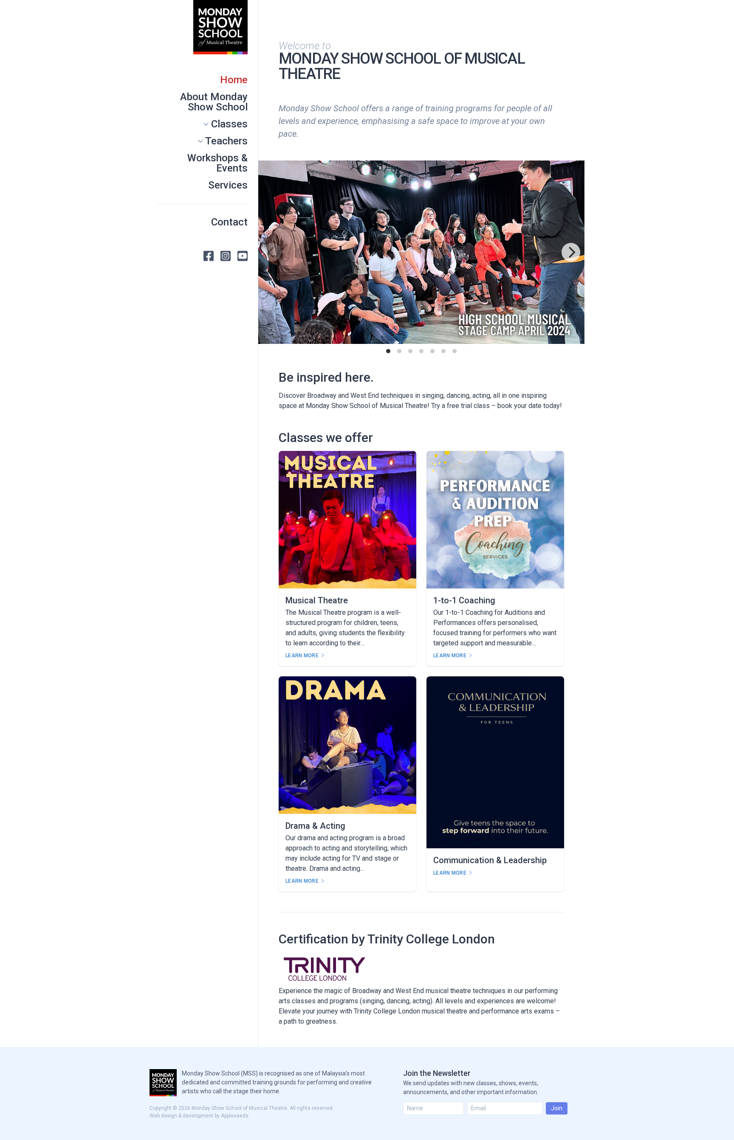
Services (228, 185)
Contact (229, 222)
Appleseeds (234, 1116)
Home (234, 80)
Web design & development (181, 1116)
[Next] (571, 252)
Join (556, 1108)
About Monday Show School (214, 102)
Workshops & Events (217, 163)
